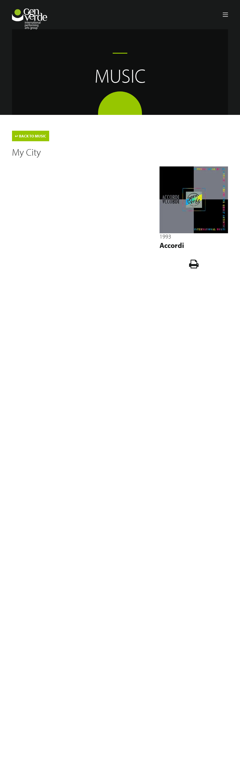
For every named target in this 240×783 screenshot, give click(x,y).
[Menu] (225, 14)
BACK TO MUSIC (30, 136)
